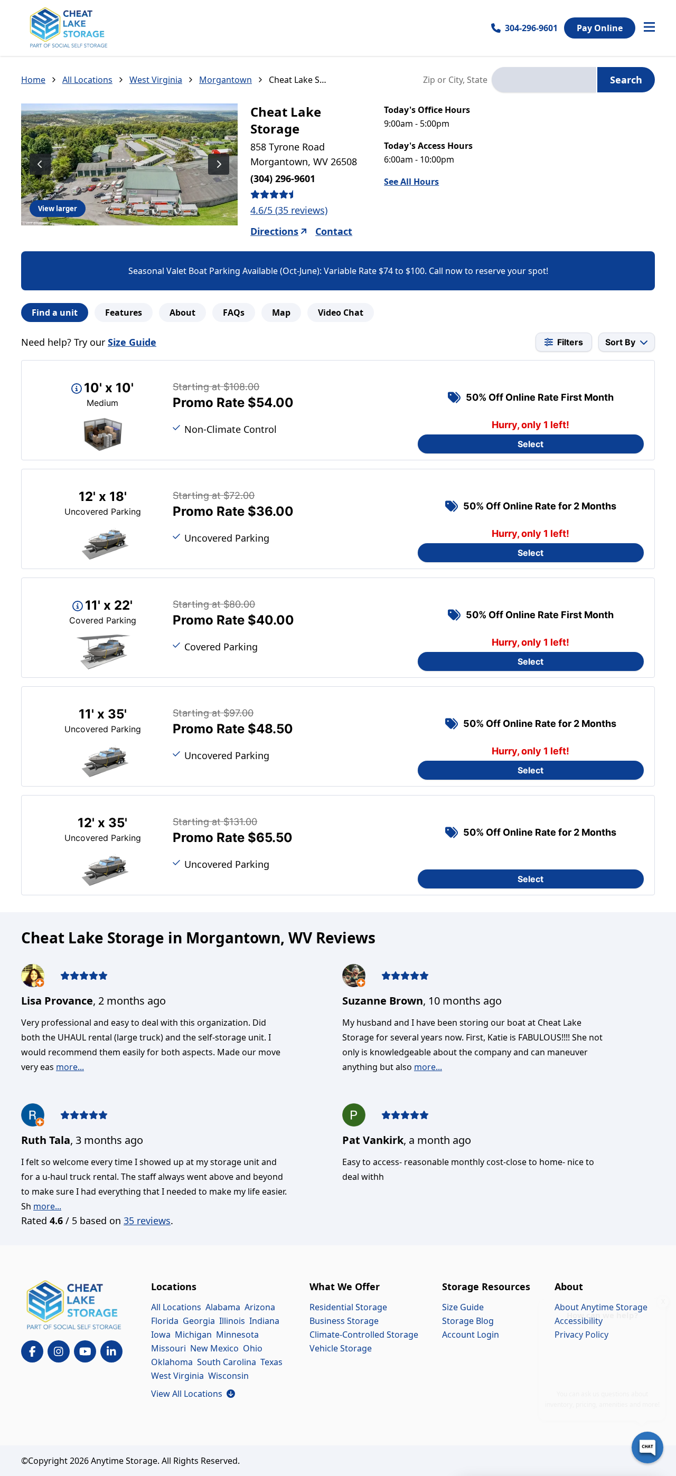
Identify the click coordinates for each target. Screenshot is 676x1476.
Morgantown (225, 80)
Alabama (222, 1307)
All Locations (87, 80)
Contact (333, 231)
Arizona (260, 1307)
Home (33, 80)
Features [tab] (123, 312)
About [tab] (182, 312)
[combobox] (544, 79)
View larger (57, 208)
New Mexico (214, 1348)
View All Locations (193, 1393)
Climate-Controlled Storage (363, 1334)
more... (70, 1067)
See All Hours (411, 181)
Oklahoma (172, 1362)
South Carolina (226, 1362)
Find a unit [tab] (55, 312)
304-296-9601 (531, 28)
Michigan (193, 1334)
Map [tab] (281, 312)
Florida (165, 1321)
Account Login (470, 1334)
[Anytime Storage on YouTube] (85, 1351)
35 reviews (147, 1220)
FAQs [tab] (234, 312)
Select (530, 444)
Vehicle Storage (340, 1348)
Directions (274, 231)
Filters (570, 342)
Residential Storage (348, 1307)
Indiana (264, 1321)
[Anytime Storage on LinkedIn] (111, 1351)
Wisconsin (228, 1376)
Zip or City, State (455, 80)
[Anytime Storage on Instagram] (59, 1351)
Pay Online (600, 28)
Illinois (232, 1321)
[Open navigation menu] (649, 28)
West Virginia (155, 80)
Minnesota (237, 1334)
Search (626, 79)
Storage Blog (468, 1321)
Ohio (252, 1348)
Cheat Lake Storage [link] (298, 80)
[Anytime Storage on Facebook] (32, 1351)
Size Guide (132, 342)
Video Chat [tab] (340, 312)
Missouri (168, 1348)
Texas (271, 1362)
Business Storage (344, 1321)
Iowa (161, 1334)
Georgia (199, 1321)
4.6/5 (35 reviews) (288, 210)
